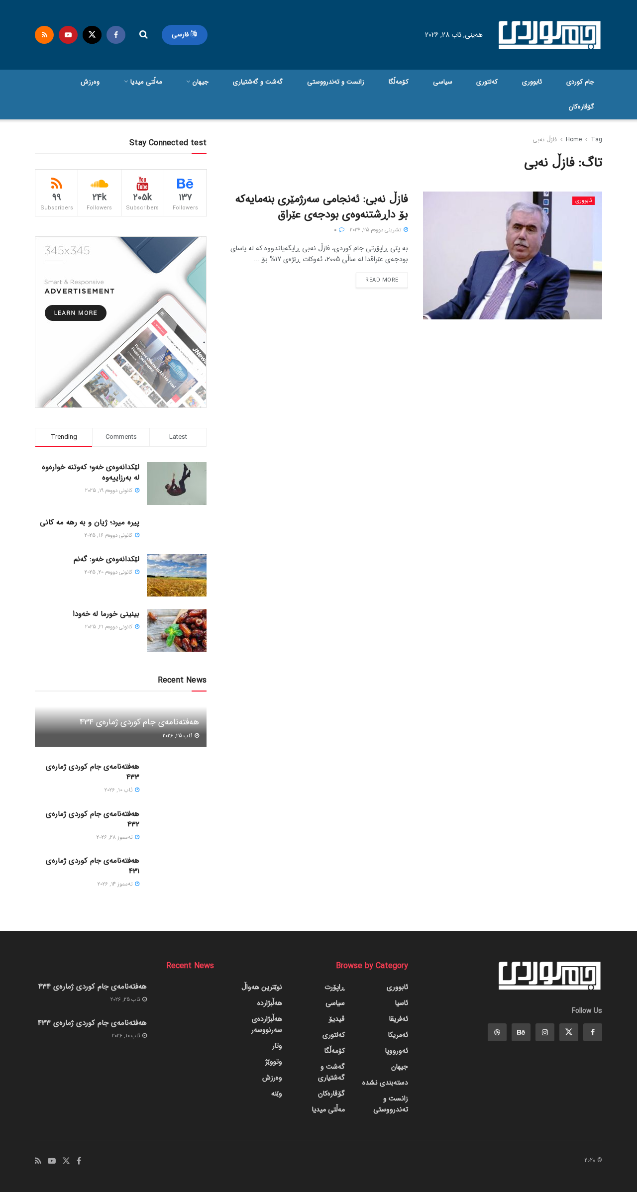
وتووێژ (273, 1061)
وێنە (276, 1093)
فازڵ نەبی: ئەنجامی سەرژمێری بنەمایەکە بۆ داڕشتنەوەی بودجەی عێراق (321, 207)
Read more (382, 280)
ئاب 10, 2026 (119, 790)
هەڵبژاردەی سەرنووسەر (266, 1024)
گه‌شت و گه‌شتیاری (258, 82)
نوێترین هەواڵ (261, 987)
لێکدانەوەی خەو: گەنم (106, 559)
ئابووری (532, 82)
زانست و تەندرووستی (335, 82)
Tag (596, 139)
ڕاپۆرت (334, 987)
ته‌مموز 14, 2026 (116, 884)
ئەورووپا (396, 1050)
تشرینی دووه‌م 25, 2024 (376, 230)
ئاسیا (401, 1002)
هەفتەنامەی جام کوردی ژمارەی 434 (139, 722)
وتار (277, 1045)
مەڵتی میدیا (146, 82)
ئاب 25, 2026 (178, 736)
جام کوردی (580, 82)
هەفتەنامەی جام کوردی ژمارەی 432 (92, 819)
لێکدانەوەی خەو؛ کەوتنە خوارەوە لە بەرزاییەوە (90, 472)
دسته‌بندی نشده (385, 1082)
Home (574, 139)
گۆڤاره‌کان (581, 106)
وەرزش (90, 82)
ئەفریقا (398, 1018)
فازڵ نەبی (544, 139)
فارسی (181, 34)
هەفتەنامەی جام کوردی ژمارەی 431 (92, 866)
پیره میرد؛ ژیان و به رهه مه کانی (89, 522)
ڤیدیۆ (337, 1018)
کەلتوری (487, 82)
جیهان (201, 82)
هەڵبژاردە (269, 1002)
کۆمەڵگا (399, 82)
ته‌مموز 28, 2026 (115, 837)
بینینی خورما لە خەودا (106, 614)
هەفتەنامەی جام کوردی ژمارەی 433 (92, 772)
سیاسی (442, 82)
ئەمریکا (398, 1034)
